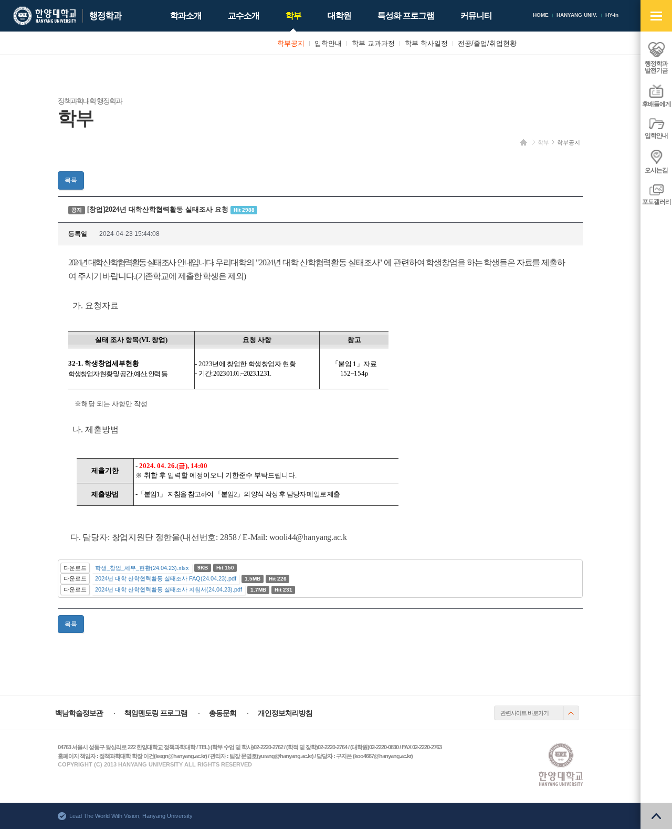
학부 (543, 142)
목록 (71, 180)
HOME (541, 15)
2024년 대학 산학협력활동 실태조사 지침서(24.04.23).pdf (168, 589)
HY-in (611, 15)
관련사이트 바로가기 (524, 713)
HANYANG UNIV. (576, 15)
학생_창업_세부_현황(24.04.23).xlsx (142, 568)
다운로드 (75, 568)
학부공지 (568, 142)
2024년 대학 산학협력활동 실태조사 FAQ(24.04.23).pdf (165, 578)
